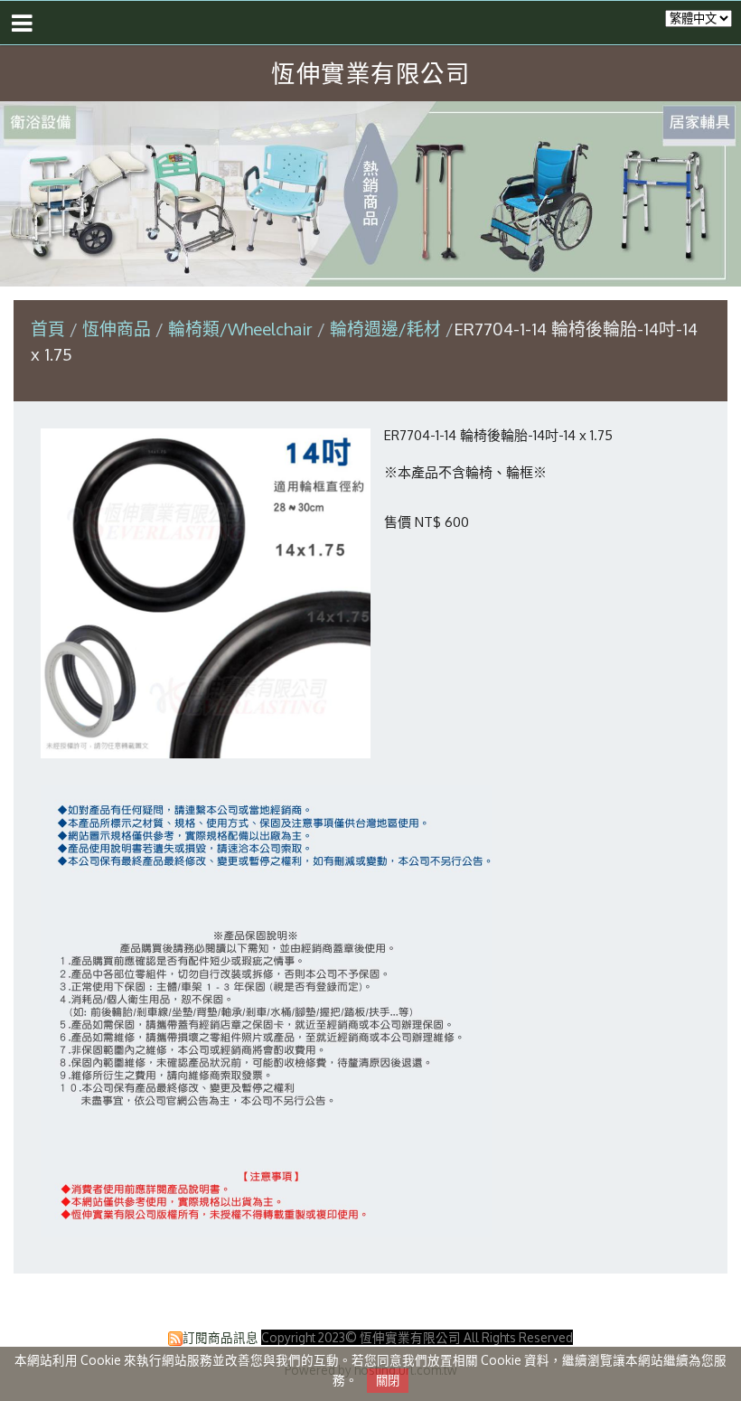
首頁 (48, 328)
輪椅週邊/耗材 (385, 328)
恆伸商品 (118, 328)
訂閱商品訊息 (220, 1337)
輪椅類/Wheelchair (240, 328)
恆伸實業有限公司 (370, 73)
